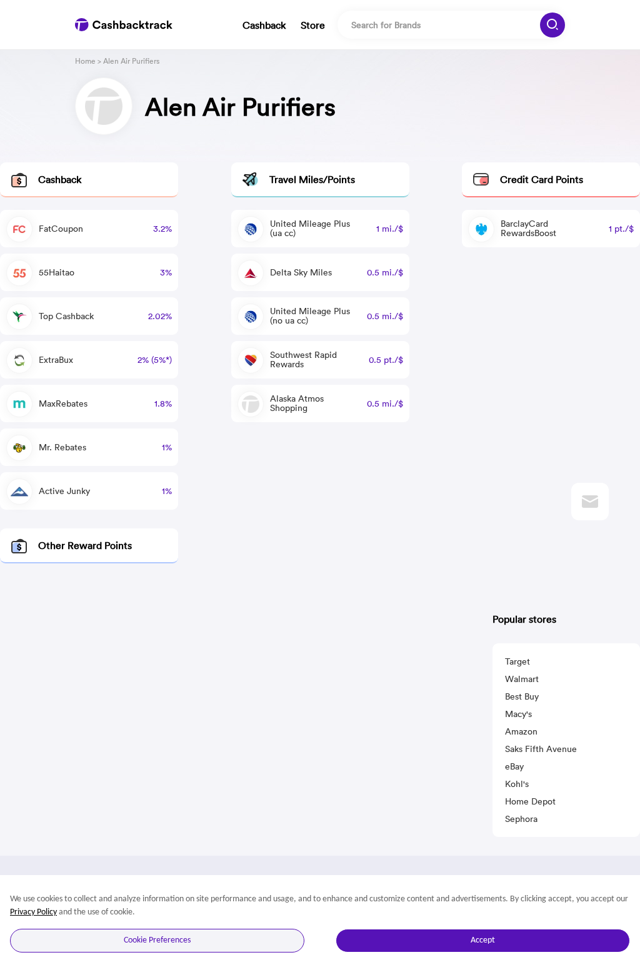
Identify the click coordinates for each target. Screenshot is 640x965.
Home (85, 61)
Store (313, 25)
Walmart (522, 679)
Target (517, 661)
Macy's (518, 714)
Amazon (521, 731)
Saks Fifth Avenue (541, 749)
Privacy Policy (33, 912)
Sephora (521, 818)
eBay (514, 766)
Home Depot (530, 801)
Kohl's (517, 783)
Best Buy (522, 696)
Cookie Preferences (157, 940)
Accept (483, 940)
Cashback (264, 25)
